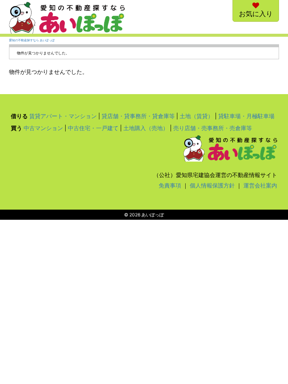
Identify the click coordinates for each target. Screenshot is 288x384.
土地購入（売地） (145, 128)
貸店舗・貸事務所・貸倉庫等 (138, 116)
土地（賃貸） (196, 116)
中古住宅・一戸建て (93, 128)
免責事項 (170, 185)
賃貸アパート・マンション (63, 116)
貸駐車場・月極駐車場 (246, 116)
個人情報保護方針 (212, 185)
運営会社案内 (260, 185)
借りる (19, 116)
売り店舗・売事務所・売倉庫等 (212, 128)
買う (16, 128)
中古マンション (43, 128)
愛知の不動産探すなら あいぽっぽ (32, 40)
